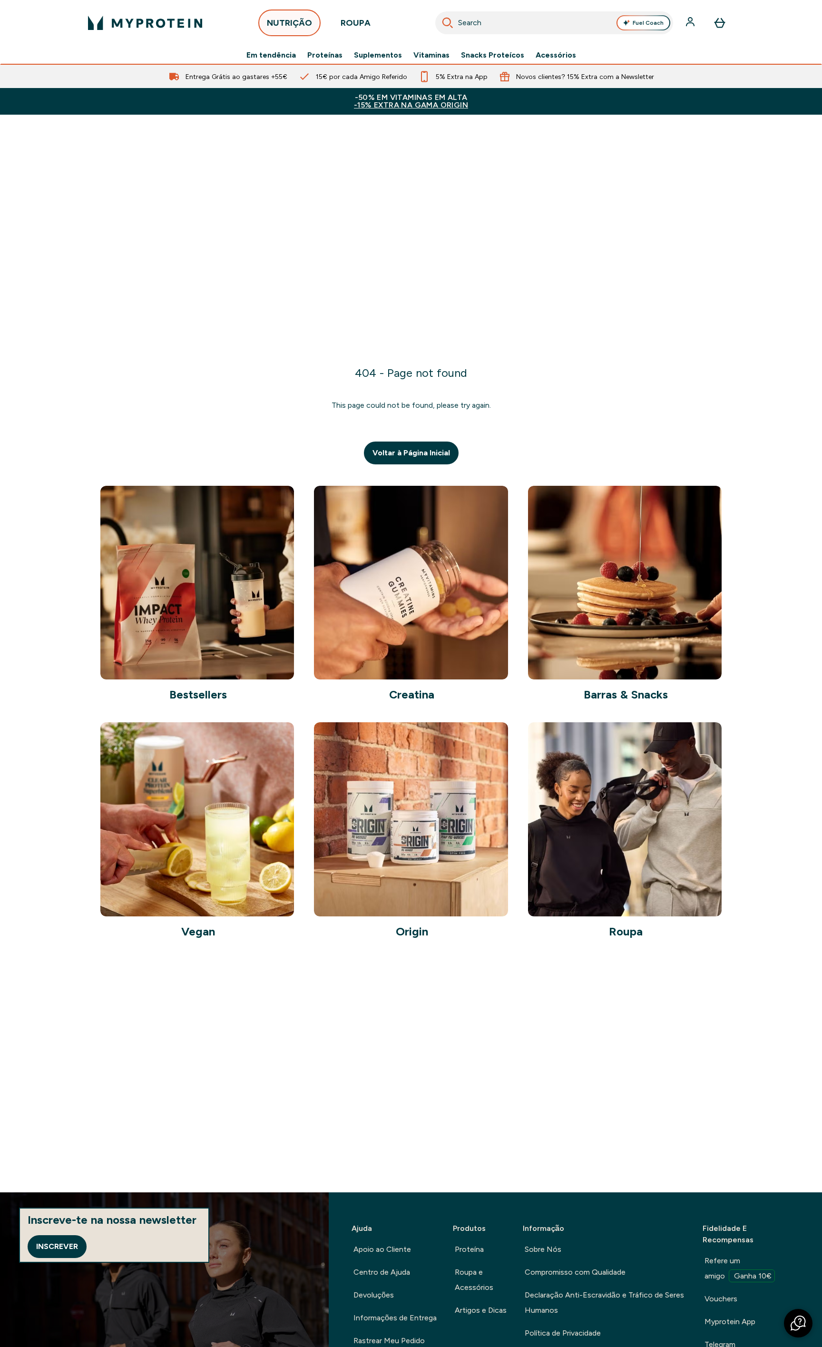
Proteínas (324, 55)
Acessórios (556, 55)
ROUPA (356, 23)
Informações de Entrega (395, 1318)
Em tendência (271, 55)
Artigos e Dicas (481, 1310)
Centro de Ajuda (381, 1272)
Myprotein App (730, 1322)
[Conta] (691, 22)
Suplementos (378, 55)
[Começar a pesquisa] (447, 22)
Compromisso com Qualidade (575, 1272)
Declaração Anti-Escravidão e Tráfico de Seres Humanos (604, 1302)
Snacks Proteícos (492, 55)
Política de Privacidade (563, 1333)
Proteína (469, 1249)
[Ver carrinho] (719, 23)
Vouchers (721, 1299)
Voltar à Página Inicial (411, 453)
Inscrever (57, 1246)
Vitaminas (431, 55)
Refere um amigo (738, 1268)
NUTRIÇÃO (289, 23)
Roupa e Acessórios (474, 1279)
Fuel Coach (648, 23)
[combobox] (554, 22)
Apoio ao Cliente (382, 1249)
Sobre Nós (543, 1249)
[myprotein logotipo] (145, 23)
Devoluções (373, 1295)
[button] (798, 1323)
